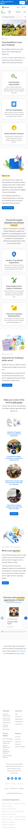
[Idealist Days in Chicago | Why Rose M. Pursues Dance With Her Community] (14, 471)
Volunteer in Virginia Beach (9, 814)
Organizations (6, 722)
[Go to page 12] (15, 631)
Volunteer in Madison (20, 817)
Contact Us (18, 742)
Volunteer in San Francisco (9, 809)
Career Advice (18, 724)
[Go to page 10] (13, 631)
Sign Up (23, 7)
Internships (18, 716)
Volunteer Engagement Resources (6, 751)
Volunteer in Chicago (7, 817)
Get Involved (3, 12)
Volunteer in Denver (7, 811)
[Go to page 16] (20, 631)
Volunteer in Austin (19, 811)
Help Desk (18, 744)
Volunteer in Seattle (7, 803)
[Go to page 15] (19, 631)
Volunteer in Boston (7, 806)
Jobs (16, 714)
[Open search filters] (25, 17)
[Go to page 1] (2, 631)
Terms (6, 788)
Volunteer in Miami (7, 819)
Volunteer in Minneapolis (8, 825)
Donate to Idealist (20, 747)
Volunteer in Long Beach (8, 822)
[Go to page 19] (24, 631)
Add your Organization (6, 746)
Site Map (21, 788)
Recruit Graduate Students (7, 756)
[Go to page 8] (10, 631)
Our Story (17, 737)
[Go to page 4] (5, 631)
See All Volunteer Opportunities (14, 602)
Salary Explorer (19, 721)
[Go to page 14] (18, 631)
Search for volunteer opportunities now (13, 58)
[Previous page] (2, 618)
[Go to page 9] (12, 631)
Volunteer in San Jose (20, 803)
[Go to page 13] (17, 631)
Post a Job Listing (7, 739)
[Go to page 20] (25, 631)
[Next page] (25, 618)
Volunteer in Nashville (20, 819)
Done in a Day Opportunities (6, 719)
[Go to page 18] (23, 631)
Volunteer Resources (5, 726)
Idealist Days (6, 729)
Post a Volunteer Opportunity (7, 742)
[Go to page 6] (8, 631)
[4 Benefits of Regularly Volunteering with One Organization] (14, 422)
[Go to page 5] (7, 631)
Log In (18, 7)
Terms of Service (21, 651)
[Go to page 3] (4, 631)
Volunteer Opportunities (6, 715)
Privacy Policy (20, 653)
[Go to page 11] (14, 631)
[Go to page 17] (22, 631)
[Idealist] (5, 7)
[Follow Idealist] (8, 778)
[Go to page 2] (3, 631)
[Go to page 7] (9, 631)
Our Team (17, 739)
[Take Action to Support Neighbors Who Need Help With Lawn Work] (14, 495)
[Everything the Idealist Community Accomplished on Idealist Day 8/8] (14, 447)
